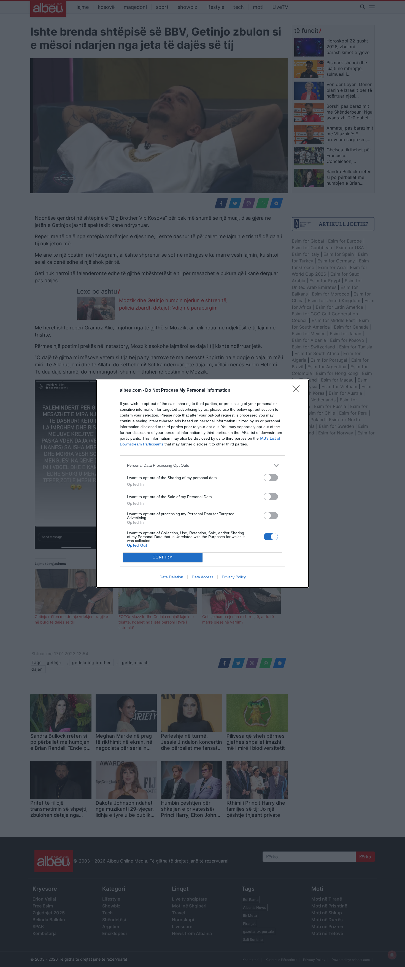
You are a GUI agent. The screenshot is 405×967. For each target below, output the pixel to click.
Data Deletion (171, 577)
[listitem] (202, 465)
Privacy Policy (234, 577)
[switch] (271, 477)
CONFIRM (163, 557)
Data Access (202, 577)
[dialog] (202, 483)
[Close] (298, 390)
